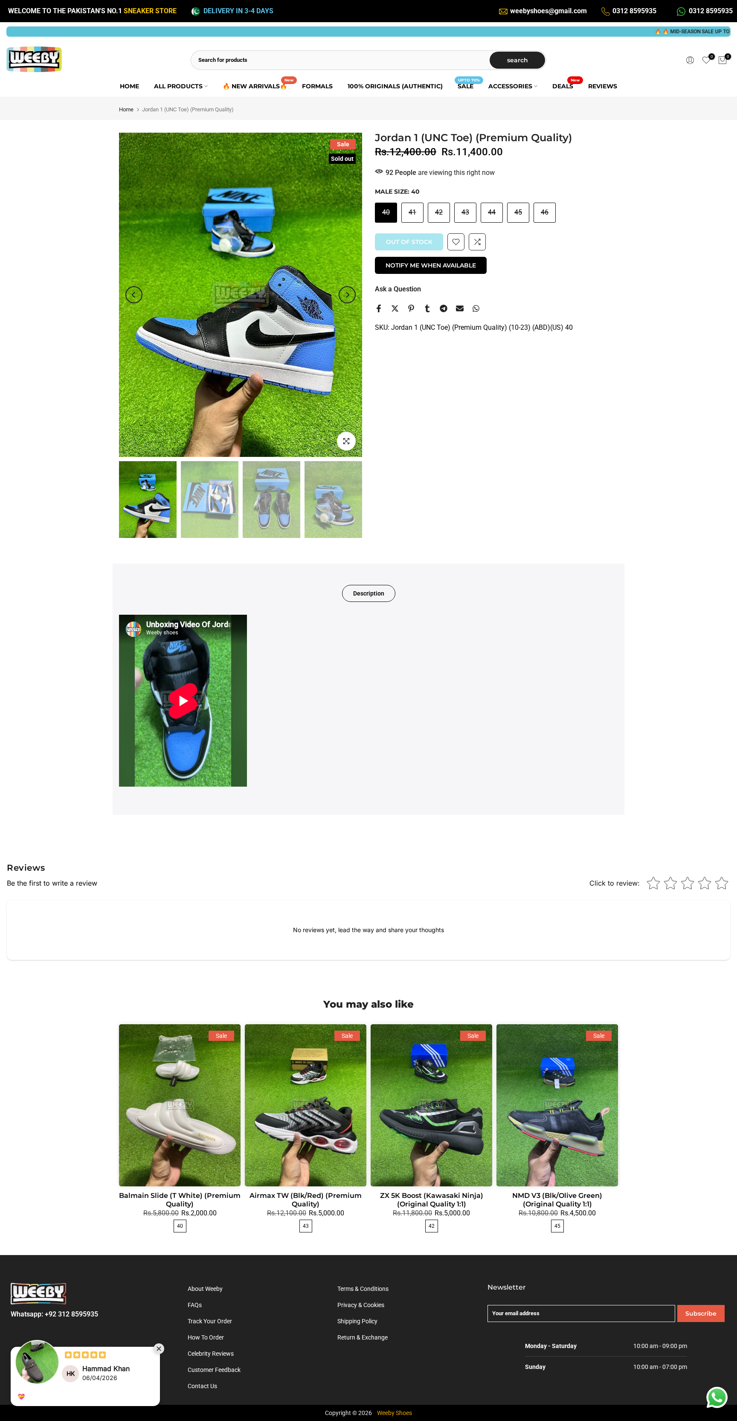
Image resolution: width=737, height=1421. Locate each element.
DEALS (566, 85)
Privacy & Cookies (360, 1305)
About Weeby (205, 1288)
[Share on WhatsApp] (476, 308)
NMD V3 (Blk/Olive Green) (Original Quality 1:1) (557, 1199)
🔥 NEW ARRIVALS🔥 (258, 85)
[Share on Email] (460, 308)
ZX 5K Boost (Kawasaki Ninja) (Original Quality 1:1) (431, 1199)
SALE (469, 85)
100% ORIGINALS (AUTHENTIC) (395, 86)
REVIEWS (602, 86)
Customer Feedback (214, 1369)
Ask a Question (398, 289)
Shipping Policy (357, 1321)
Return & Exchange (362, 1337)
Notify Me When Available (431, 265)
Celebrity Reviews (211, 1353)
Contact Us (202, 1386)
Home (126, 109)
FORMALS (317, 86)
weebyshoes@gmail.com (548, 11)
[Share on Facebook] (379, 308)
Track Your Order (210, 1321)
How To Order (206, 1337)
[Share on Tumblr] (427, 308)
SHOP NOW (711, 32)
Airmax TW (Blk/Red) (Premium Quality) (306, 1199)
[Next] (347, 294)
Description (368, 593)
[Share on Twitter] (395, 308)
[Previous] (133, 294)
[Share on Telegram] (443, 308)
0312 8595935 (634, 11)
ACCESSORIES (510, 86)
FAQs (195, 1305)
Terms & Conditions (363, 1288)
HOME (129, 86)
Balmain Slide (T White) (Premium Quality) (180, 1199)
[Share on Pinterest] (411, 308)
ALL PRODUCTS (178, 86)
